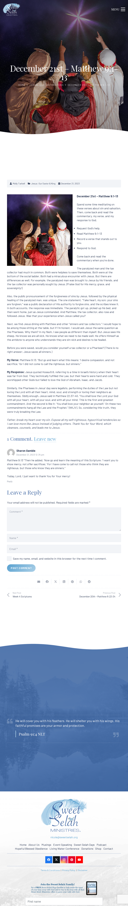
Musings (46, 844)
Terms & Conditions (50, 870)
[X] (56, 859)
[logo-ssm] (11, 9)
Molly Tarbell (19, 183)
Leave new (45, 439)
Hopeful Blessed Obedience (31, 848)
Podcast (101, 844)
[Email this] (38, 581)
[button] (118, 9)
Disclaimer (83, 870)
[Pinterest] (71, 859)
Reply (9, 481)
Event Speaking (62, 844)
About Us (33, 844)
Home (21, 84)
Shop (98, 848)
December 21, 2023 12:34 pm (30, 454)
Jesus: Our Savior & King (46, 84)
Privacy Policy (68, 870)
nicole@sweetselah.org (64, 837)
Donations (87, 848)
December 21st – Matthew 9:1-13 (89, 84)
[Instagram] (64, 859)
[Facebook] (48, 859)
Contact (108, 848)
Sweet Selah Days (84, 844)
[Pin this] (72, 581)
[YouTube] (79, 859)
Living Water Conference (64, 848)
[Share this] (47, 581)
